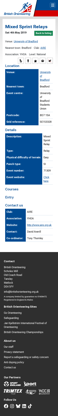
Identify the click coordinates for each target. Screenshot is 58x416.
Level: (32, 54)
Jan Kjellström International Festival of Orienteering (25, 325)
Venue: (9, 41)
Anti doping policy (14, 362)
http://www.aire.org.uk (39, 225)
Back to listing (43, 33)
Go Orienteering (13, 312)
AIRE (43, 47)
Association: (12, 54)
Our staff (8, 346)
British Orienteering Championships (23, 332)
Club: (37, 47)
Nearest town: (13, 47)
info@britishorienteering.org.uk (21, 291)
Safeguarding (11, 318)
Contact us (10, 367)
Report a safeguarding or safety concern (26, 357)
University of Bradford (26, 41)
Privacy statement (14, 352)
